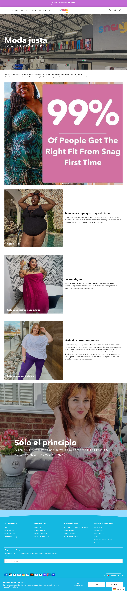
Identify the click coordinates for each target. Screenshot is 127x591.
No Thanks (114, 584)
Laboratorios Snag (10, 537)
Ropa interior (45, 10)
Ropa (34, 10)
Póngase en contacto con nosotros (76, 527)
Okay (96, 584)
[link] (115, 10)
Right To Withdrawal (71, 537)
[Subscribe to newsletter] (121, 561)
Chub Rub (25, 10)
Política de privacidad (41, 537)
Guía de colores (10, 533)
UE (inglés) (98, 527)
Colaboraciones (69, 533)
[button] (6, 10)
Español (119, 589)
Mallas (15, 10)
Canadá (96, 543)
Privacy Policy (13, 587)
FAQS (6, 527)
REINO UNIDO (99, 533)
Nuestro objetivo (40, 530)
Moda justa (38, 527)
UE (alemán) (98, 530)
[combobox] (118, 589)
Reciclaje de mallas (40, 533)
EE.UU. (96, 537)
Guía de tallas (9, 530)
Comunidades (69, 530)
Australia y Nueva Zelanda (103, 540)
